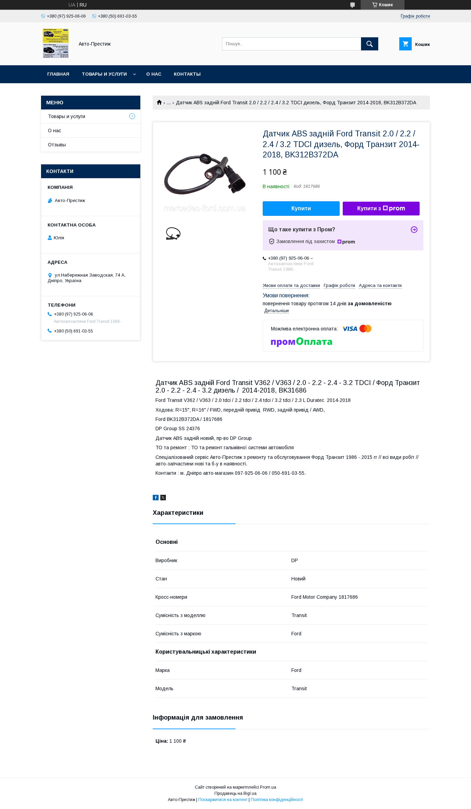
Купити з (369, 208)
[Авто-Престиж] (55, 56)
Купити (301, 208)
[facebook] (156, 498)
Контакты (187, 74)
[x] (163, 498)
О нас (153, 74)
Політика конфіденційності (277, 799)
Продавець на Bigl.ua (235, 793)
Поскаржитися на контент (223, 799)
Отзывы (57, 144)
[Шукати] (369, 43)
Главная (58, 74)
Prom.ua (268, 787)
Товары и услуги (104, 74)
